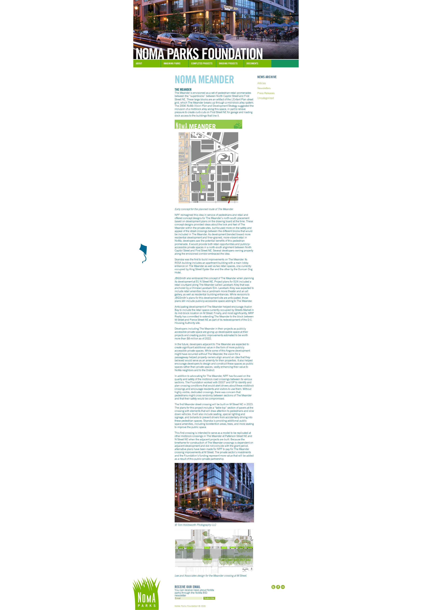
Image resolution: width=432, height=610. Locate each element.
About (139, 63)
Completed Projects (201, 63)
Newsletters (264, 88)
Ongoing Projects (228, 63)
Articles (261, 83)
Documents (252, 63)
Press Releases (266, 93)
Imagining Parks (172, 63)
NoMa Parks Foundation (216, 51)
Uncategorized (265, 98)
